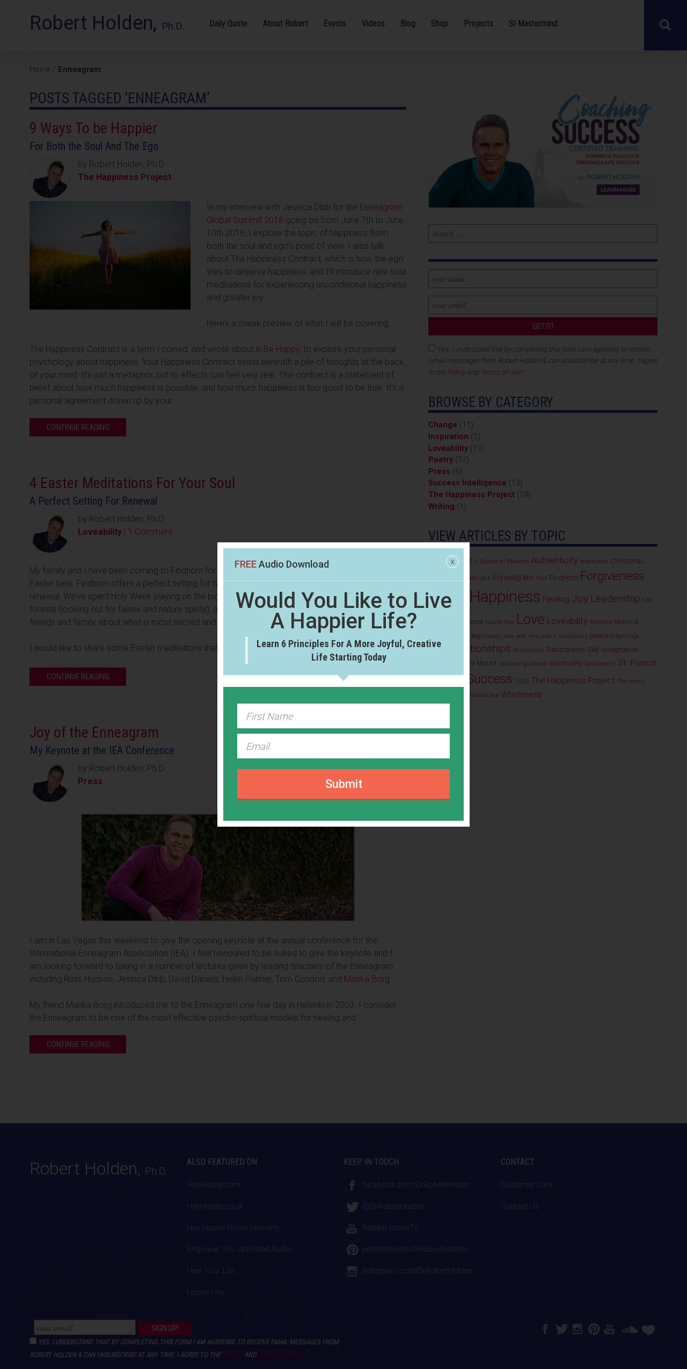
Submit (343, 784)
